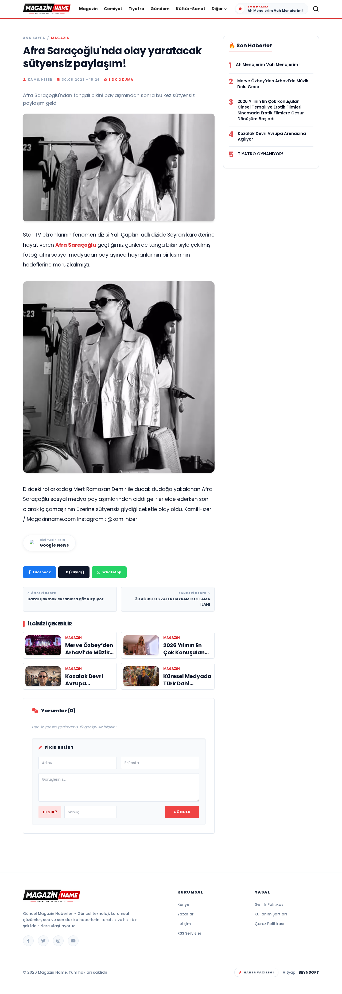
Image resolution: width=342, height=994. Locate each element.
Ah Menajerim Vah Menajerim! (268, 64)
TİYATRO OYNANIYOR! (260, 154)
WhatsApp (111, 572)
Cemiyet (113, 8)
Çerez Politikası (269, 923)
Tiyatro (136, 8)
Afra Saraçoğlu (75, 245)
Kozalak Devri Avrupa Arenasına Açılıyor (272, 136)
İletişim (184, 923)
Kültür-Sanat (190, 8)
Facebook (42, 572)
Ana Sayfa (34, 38)
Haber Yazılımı (259, 972)
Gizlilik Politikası (270, 904)
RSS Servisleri (189, 933)
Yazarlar (185, 914)
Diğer (217, 8)
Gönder (182, 812)
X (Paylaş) (75, 572)
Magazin (88, 8)
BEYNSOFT (308, 972)
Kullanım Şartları (271, 914)
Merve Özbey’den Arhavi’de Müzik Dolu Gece (272, 84)
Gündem (159, 8)
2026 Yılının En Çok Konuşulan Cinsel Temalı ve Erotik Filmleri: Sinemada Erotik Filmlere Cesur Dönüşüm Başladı (271, 110)
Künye (183, 904)
